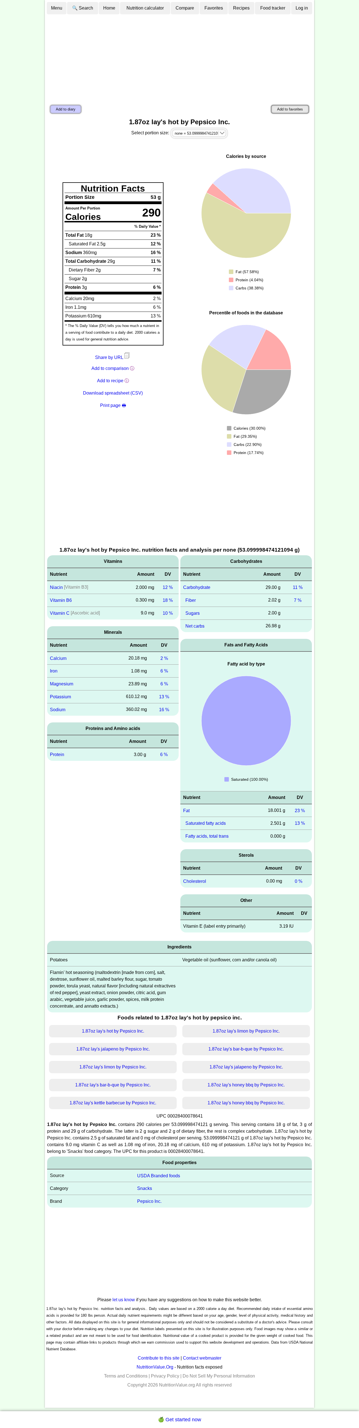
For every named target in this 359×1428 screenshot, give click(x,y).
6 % (164, 671)
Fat (186, 810)
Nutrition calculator (145, 8)
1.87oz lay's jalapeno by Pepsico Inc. (113, 1049)
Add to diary (65, 109)
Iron (53, 671)
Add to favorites (290, 109)
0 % (298, 881)
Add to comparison (110, 368)
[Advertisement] (179, 57)
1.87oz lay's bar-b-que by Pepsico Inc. (246, 1049)
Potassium (60, 696)
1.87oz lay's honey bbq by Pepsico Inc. (246, 1084)
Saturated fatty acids (205, 823)
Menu (56, 8)
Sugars (192, 613)
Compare (185, 8)
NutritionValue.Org (155, 1367)
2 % (164, 658)
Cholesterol (194, 881)
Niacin (56, 587)
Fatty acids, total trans (207, 836)
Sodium (57, 709)
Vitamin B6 (61, 600)
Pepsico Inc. (149, 1201)
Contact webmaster (202, 1358)
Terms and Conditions (126, 1376)
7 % (298, 600)
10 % (168, 613)
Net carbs (194, 625)
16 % (164, 709)
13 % (164, 696)
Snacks (144, 1188)
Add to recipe (110, 380)
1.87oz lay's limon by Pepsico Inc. (246, 1031)
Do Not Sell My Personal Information (219, 1376)
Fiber (190, 600)
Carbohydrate (196, 587)
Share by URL (109, 357)
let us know (123, 1299)
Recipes (241, 8)
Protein (57, 754)
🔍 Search (82, 8)
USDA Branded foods (158, 1175)
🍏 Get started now (179, 1419)
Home (109, 8)
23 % (300, 810)
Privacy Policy (165, 1376)
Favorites (213, 8)
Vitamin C (60, 613)
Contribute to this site (159, 1358)
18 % (168, 600)
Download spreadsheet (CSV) (113, 393)
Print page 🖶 (113, 405)
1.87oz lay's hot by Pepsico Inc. (113, 1031)
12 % (168, 587)
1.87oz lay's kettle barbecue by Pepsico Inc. (113, 1102)
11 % (298, 587)
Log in (302, 8)
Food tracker (272, 8)
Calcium (58, 658)
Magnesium (61, 683)
